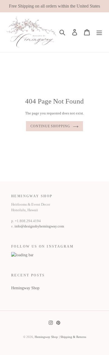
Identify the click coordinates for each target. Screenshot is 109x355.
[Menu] (99, 32)
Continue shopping (50, 126)
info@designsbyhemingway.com (39, 226)
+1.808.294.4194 (28, 221)
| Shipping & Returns (72, 336)
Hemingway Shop (25, 288)
